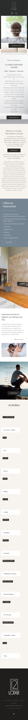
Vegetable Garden (8, 622)
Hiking (5, 478)
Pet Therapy (6, 601)
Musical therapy (7, 581)
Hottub (5, 499)
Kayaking (5, 519)
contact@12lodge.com (14, 705)
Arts (4, 437)
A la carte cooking (8, 417)
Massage (5, 540)
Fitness (5, 458)
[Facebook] (14, 714)
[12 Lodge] (14, 6)
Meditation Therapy (8, 560)
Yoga (4, 642)
